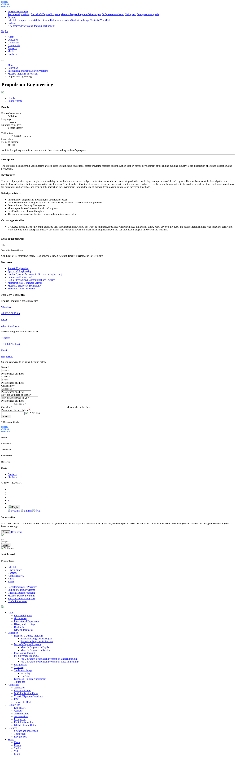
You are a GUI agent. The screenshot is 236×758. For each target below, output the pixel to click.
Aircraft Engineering (18, 268)
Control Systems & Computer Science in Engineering (35, 274)
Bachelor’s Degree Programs (45, 14)
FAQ (104, 14)
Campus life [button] (14, 45)
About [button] (11, 36)
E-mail (5, 376)
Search (6, 545)
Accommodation (115, 14)
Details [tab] (11, 98)
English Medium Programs (21, 589)
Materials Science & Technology (24, 285)
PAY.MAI (104, 20)
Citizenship (8, 385)
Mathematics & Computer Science (25, 282)
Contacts (94, 20)
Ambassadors (64, 20)
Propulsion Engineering (20, 277)
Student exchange (80, 20)
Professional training (31, 26)
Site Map (12, 477)
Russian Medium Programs (21, 592)
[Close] (2, 539)
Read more (16, 532)
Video (11, 581)
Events (30, 20)
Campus (22, 20)
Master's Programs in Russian (23, 73)
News (11, 578)
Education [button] (13, 39)
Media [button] (11, 51)
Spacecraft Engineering (19, 271)
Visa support (94, 14)
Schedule (12, 20)
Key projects (14, 26)
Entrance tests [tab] (15, 101)
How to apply (15, 570)
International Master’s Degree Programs (28, 70)
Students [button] (12, 17)
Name (5, 367)
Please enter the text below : (16, 410)
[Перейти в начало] (5, 6)
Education (13, 68)
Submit (6, 416)
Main (10, 65)
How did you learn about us (16, 394)
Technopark (49, 26)
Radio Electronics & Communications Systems (31, 280)
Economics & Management (21, 288)
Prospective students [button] (18, 11)
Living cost (130, 14)
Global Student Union (45, 20)
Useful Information (17, 601)
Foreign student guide (148, 14)
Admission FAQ (16, 575)
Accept (6, 532)
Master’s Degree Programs (74, 14)
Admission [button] (13, 42)
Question (6, 407)
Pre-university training (19, 14)
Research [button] (12, 48)
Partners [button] (12, 23)
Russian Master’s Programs (21, 598)
